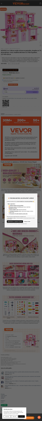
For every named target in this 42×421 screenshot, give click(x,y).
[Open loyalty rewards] (39, 417)
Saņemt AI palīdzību (28, 417)
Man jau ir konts (27, 221)
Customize (7, 416)
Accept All (21, 416)
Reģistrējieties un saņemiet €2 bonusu (15, 221)
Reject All (14, 416)
